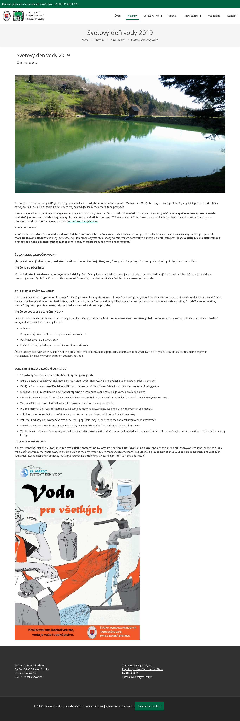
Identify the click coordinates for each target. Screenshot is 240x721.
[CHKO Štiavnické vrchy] (23, 16)
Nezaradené (118, 39)
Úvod (85, 39)
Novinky (99, 39)
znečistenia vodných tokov (83, 221)
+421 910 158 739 (67, 4)
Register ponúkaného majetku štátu (142, 669)
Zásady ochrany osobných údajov (84, 706)
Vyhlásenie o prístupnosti (120, 706)
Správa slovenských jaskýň (137, 677)
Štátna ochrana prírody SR (137, 665)
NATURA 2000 (130, 673)
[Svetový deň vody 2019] (120, 134)
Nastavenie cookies (149, 706)
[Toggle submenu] (161, 16)
